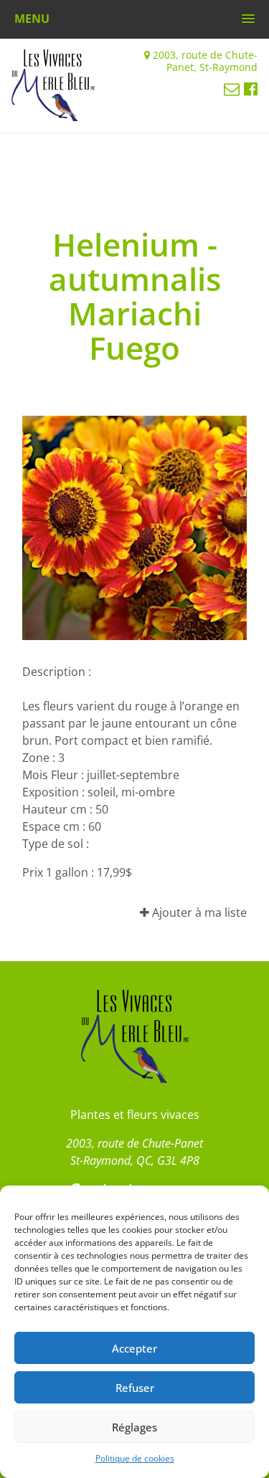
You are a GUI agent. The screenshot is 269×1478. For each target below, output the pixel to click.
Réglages (134, 1427)
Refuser (134, 1388)
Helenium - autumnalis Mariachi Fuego (135, 296)
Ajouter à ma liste (198, 912)
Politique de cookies (134, 1458)
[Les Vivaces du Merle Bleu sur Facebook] (251, 88)
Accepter (134, 1348)
